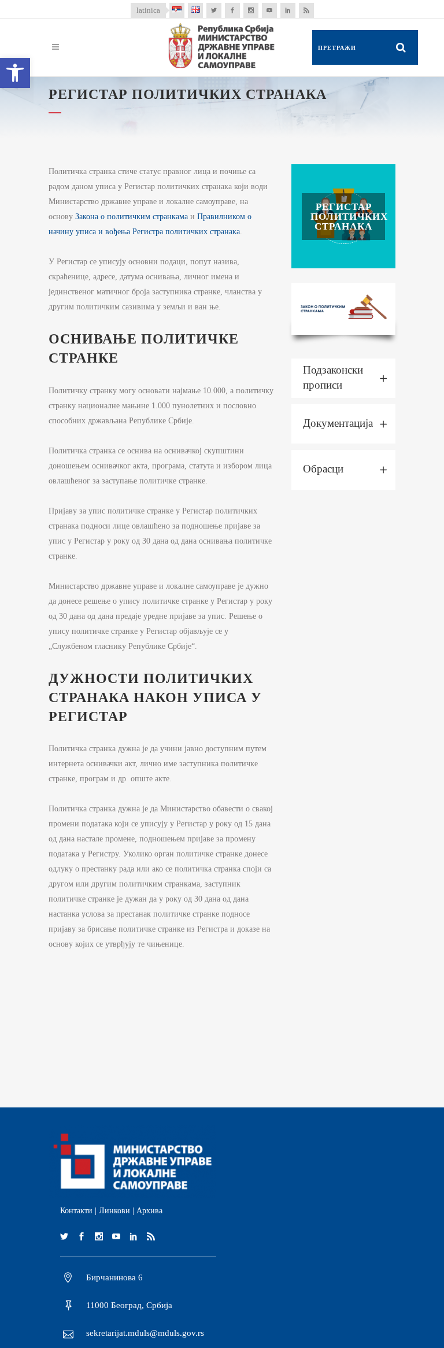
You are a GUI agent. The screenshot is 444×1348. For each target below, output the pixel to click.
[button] (15, 73)
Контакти (76, 1210)
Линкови (114, 1210)
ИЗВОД (343, 216)
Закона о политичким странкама (131, 216)
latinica (148, 10)
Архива (149, 1210)
